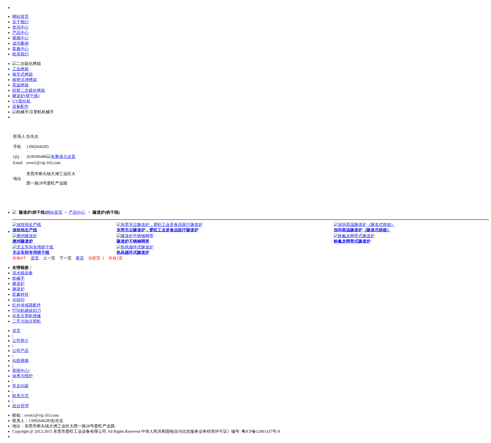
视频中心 (20, 38)
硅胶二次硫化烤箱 (28, 90)
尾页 (80, 258)
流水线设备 (22, 273)
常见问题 (20, 386)
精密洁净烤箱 (24, 79)
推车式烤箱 (22, 74)
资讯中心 (20, 27)
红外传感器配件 (26, 305)
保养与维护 (22, 376)
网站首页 (20, 16)
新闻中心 (20, 370)
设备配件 (20, 106)
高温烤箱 (20, 85)
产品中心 (20, 32)
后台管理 (20, 406)
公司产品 (20, 350)
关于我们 (20, 22)
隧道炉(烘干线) (25, 96)
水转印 (18, 300)
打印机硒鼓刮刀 (26, 310)
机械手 (18, 278)
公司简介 (20, 340)
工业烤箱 (20, 69)
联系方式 (20, 396)
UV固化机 (21, 101)
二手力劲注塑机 (26, 321)
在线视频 (20, 360)
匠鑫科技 (20, 294)
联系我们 (20, 54)
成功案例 (20, 43)
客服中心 (20, 49)
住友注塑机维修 (26, 316)
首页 (35, 258)
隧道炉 (18, 283)
